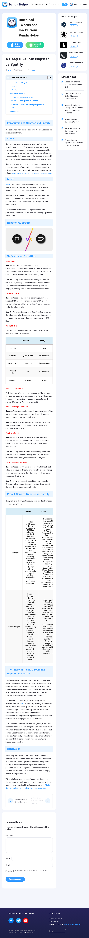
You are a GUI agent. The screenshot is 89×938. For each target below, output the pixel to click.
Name (8, 858)
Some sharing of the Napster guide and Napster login (31, 173)
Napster (33, 70)
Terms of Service (12, 932)
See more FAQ (54, 921)
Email (8, 865)
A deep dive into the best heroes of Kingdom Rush (74, 84)
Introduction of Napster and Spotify (23, 83)
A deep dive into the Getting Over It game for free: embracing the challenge (74, 109)
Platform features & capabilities (22, 97)
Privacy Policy (21, 932)
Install (73, 26)
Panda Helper (18, 4)
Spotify (14, 90)
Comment (10, 835)
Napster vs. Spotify (17, 94)
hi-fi (22, 704)
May (9, 70)
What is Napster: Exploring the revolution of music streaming (74, 142)
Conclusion (14, 111)
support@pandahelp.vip (72, 924)
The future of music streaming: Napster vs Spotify (26, 106)
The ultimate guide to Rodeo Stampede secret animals (73, 96)
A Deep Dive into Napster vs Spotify (72, 120)
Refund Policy (30, 932)
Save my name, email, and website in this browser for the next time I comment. (28, 871)
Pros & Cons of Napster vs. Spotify (23, 101)
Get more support (55, 919)
